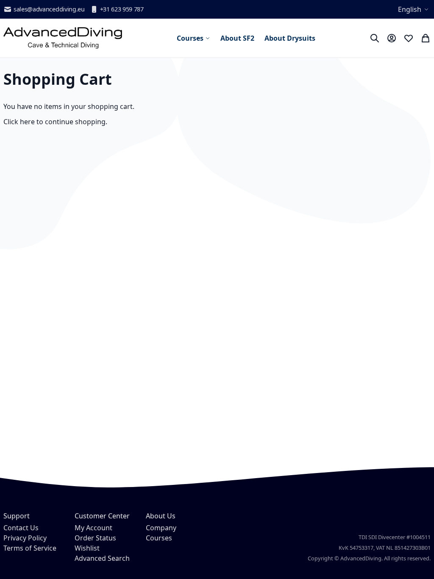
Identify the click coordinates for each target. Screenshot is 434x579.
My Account (93, 527)
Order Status (95, 538)
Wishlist (87, 548)
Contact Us (21, 527)
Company (161, 527)
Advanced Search (102, 558)
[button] (414, 9)
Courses (159, 538)
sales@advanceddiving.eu (49, 9)
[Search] (375, 38)
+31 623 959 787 (122, 9)
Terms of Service (29, 548)
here (27, 121)
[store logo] (62, 38)
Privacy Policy (25, 538)
